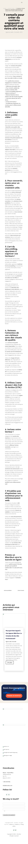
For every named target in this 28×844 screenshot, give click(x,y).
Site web (14, 641)
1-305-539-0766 (6, 781)
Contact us (17, 824)
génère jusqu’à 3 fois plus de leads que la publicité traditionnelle (13, 565)
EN (21, 2)
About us (11, 824)
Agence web (9, 641)
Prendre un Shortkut (14, 695)
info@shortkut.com (7, 785)
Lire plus (9, 662)
